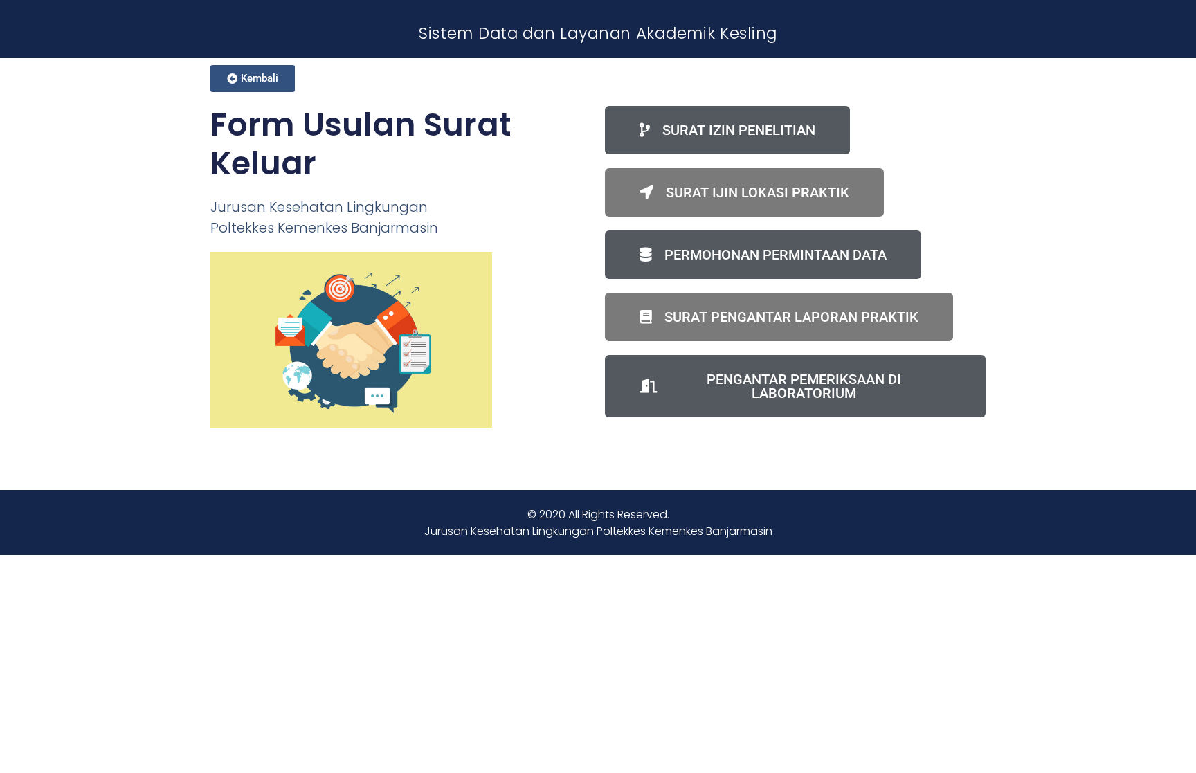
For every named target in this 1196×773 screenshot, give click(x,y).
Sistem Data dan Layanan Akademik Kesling (598, 33)
